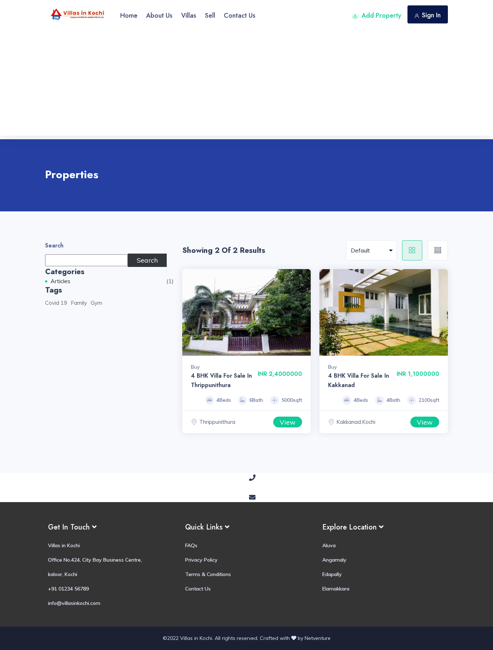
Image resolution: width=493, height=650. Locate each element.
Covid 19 (56, 302)
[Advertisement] (246, 85)
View (288, 422)
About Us (159, 15)
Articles (60, 281)
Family (79, 302)
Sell (210, 15)
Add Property (381, 15)
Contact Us (240, 15)
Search (54, 245)
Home (129, 15)
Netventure (318, 638)
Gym (96, 302)
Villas (188, 15)
